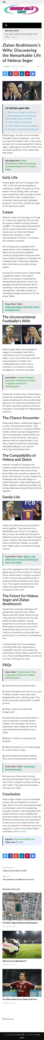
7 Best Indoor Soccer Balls (20, 122)
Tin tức (19, 842)
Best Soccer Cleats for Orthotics (22, 112)
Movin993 (21, 831)
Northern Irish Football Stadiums (23, 129)
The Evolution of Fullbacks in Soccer (18, 879)
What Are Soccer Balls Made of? (14, 961)
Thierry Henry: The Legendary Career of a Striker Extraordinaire (20, 675)
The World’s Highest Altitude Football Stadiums (20, 923)
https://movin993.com (24, 839)
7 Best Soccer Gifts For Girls (14, 871)
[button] (4, 2)
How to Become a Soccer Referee (23, 125)
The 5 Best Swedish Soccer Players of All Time (19, 999)
